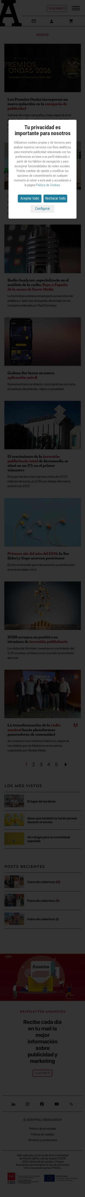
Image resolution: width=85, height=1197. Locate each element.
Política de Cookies (48, 185)
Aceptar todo (29, 198)
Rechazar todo (55, 198)
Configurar (42, 208)
